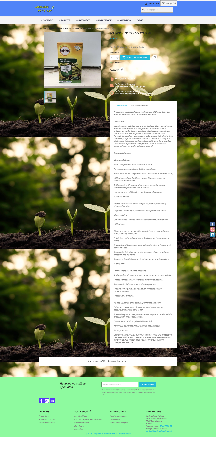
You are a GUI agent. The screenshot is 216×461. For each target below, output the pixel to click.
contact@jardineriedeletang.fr (159, 431)
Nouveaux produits (47, 419)
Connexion (115, 419)
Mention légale (80, 416)
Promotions (44, 416)
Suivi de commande (118, 416)
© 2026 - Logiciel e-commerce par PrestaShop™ (108, 433)
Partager (121, 69)
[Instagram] (212, 229)
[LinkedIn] (212, 235)
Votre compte (118, 411)
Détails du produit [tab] (139, 105)
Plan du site (79, 426)
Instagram (46, 400)
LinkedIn (52, 400)
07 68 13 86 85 (166, 426)
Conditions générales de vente (87, 419)
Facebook (41, 400)
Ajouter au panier (134, 57)
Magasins (78, 429)
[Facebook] (212, 224)
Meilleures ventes (46, 422)
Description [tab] (121, 105)
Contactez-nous (81, 422)
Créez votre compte (119, 422)
